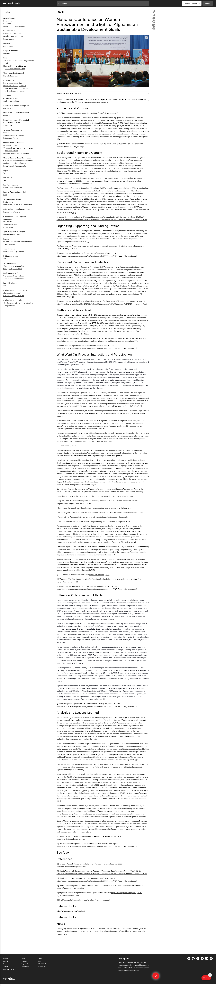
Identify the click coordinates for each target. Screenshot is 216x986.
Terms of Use (41, 967)
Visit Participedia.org (191, 3)
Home (5, 958)
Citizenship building (11, 98)
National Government (11, 234)
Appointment (8, 125)
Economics (7, 21)
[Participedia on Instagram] (211, 959)
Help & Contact (42, 964)
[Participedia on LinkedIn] (206, 959)
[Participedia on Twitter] (202, 959)
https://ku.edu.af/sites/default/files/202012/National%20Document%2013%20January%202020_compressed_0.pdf (102, 219)
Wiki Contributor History (69, 93)
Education (7, 23)
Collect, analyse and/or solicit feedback (18, 160)
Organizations (26, 964)
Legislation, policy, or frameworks (16, 163)
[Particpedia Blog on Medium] (188, 959)
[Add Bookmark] (153, 15)
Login (207, 3)
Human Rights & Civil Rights (14, 26)
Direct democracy (10, 145)
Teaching (6, 967)
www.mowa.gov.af (102, 574)
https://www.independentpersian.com (71, 839)
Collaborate (7, 108)
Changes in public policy (12, 268)
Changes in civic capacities (13, 266)
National (6, 53)
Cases (23, 958)
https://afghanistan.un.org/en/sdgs (70, 146)
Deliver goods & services (12, 83)
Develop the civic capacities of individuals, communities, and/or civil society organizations (17, 88)
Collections (25, 967)
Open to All (7, 115)
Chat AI (207, 977)
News (39, 961)
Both (5, 195)
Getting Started (8, 969)
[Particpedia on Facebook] (197, 959)
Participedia (14, 3)
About (39, 958)
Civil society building (11, 101)
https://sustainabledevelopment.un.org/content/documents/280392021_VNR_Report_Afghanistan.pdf (97, 256)
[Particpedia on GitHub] (193, 959)
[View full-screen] (146, 37)
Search (5, 961)
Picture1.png (63, 84)
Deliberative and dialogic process (16, 153)
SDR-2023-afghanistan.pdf (13, 296)
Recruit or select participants (14, 166)
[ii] (92, 570)
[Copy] (153, 12)
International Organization (13, 251)
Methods (24, 961)
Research (6, 964)
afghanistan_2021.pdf (12, 293)
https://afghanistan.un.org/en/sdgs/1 (71, 911)
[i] (57, 139)
